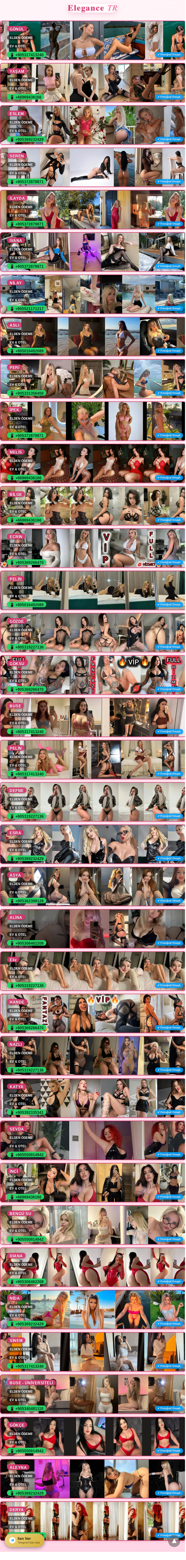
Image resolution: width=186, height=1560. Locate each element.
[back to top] (174, 1541)
